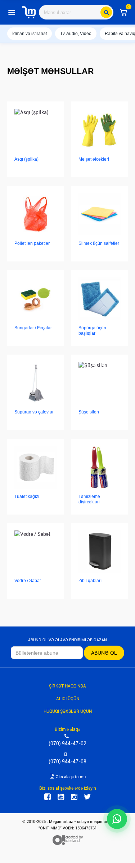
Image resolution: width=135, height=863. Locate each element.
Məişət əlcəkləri (93, 159)
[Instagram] (74, 797)
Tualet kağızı (26, 496)
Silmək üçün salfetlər (98, 243)
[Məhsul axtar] (106, 12)
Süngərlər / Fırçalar (33, 327)
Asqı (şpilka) (26, 159)
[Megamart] (29, 12)
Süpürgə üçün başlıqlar (92, 330)
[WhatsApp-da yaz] (117, 819)
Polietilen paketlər (32, 243)
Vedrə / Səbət (27, 580)
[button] (123, 12)
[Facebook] (47, 797)
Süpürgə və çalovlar (34, 412)
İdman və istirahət (29, 33)
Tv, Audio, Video (75, 33)
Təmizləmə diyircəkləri (89, 499)
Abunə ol (104, 653)
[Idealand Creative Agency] (68, 839)
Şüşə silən (88, 412)
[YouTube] (61, 797)
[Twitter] (87, 797)
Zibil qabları (90, 580)
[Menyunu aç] (11, 12)
